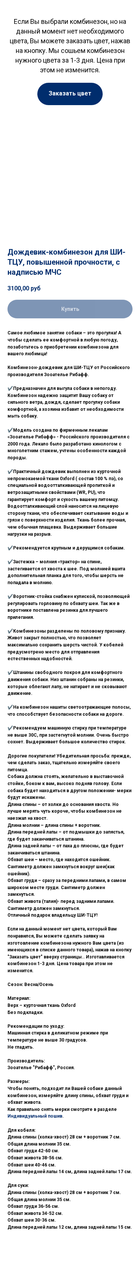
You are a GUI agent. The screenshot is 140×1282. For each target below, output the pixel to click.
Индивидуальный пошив (34, 1116)
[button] (70, 94)
